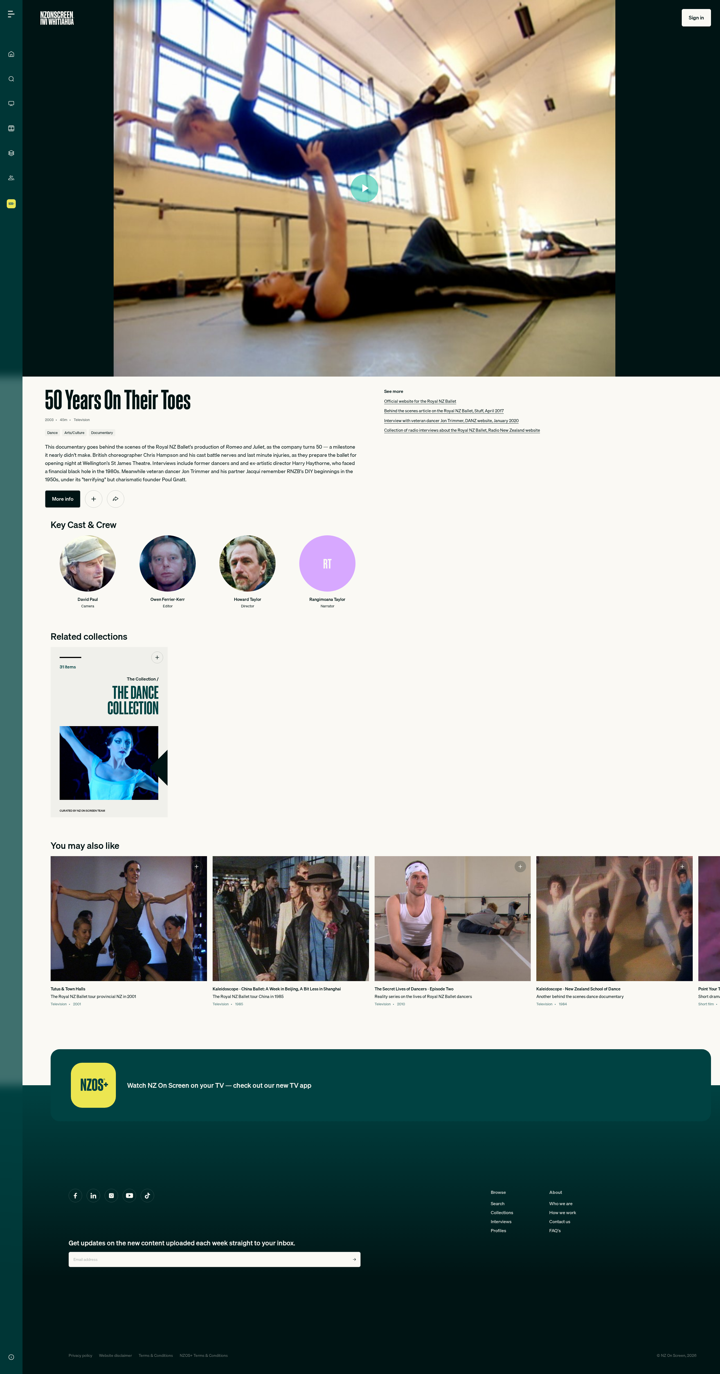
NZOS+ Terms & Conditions (204, 1355)
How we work (562, 1212)
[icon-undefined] (93, 499)
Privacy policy (80, 1355)
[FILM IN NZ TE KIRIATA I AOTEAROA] (11, 128)
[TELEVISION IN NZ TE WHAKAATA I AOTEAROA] (11, 103)
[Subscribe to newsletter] (354, 1259)
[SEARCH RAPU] (11, 78)
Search (498, 1203)
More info (62, 499)
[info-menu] (11, 1357)
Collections (502, 1212)
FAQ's (555, 1230)
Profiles (498, 1230)
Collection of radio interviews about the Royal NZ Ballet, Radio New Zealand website (462, 430)
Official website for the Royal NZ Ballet (420, 401)
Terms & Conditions (156, 1355)
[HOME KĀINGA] (11, 54)
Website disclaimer (115, 1355)
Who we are (561, 1203)
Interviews (501, 1221)
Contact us (559, 1221)
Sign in (696, 18)
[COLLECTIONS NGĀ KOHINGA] (11, 153)
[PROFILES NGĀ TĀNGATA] (11, 177)
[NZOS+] (11, 203)
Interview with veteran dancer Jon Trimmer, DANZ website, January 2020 (451, 420)
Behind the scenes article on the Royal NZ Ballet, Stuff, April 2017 (444, 410)
